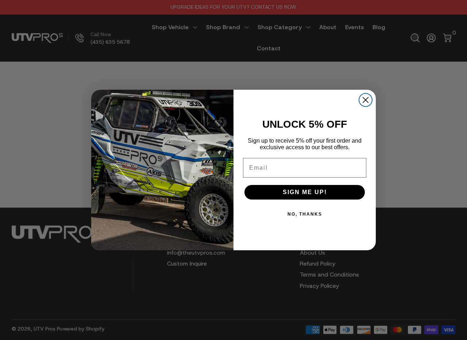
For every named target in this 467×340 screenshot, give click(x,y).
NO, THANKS (304, 214)
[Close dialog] (365, 100)
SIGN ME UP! (305, 192)
